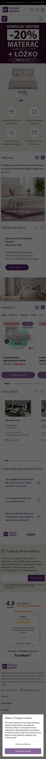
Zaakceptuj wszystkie (23, 751)
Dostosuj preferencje (23, 744)
